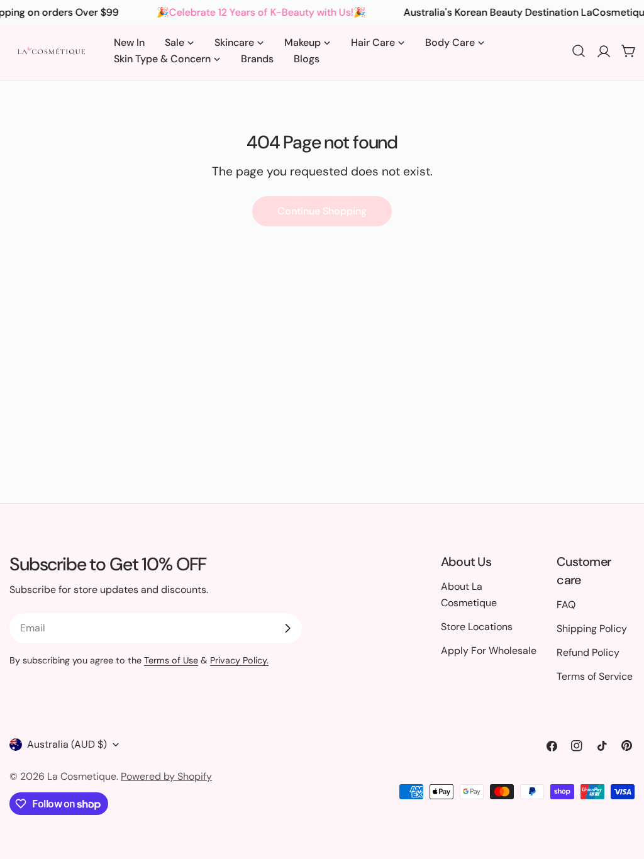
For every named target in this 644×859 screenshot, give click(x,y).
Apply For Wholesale (488, 650)
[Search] (578, 51)
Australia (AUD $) (67, 744)
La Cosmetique (81, 776)
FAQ (566, 604)
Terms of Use (171, 660)
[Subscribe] (287, 628)
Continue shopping (322, 211)
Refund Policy (588, 652)
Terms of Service (595, 676)
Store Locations (477, 626)
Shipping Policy (592, 628)
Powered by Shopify (166, 776)
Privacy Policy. (239, 660)
